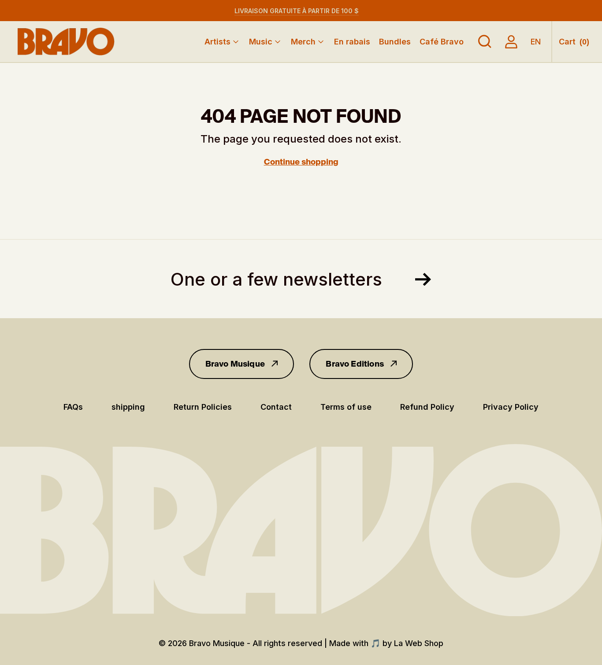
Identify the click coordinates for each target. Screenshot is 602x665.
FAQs (73, 406)
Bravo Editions (355, 364)
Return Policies (203, 406)
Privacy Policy (511, 406)
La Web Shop (418, 643)
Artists (217, 41)
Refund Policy (427, 406)
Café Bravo (442, 41)
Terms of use (346, 406)
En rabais (352, 41)
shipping (128, 406)
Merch (303, 41)
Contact (276, 406)
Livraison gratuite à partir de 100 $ (296, 11)
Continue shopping (301, 162)
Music (260, 41)
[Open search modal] (484, 41)
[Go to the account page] (511, 41)
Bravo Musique (235, 364)
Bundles (395, 41)
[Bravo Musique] (66, 41)
